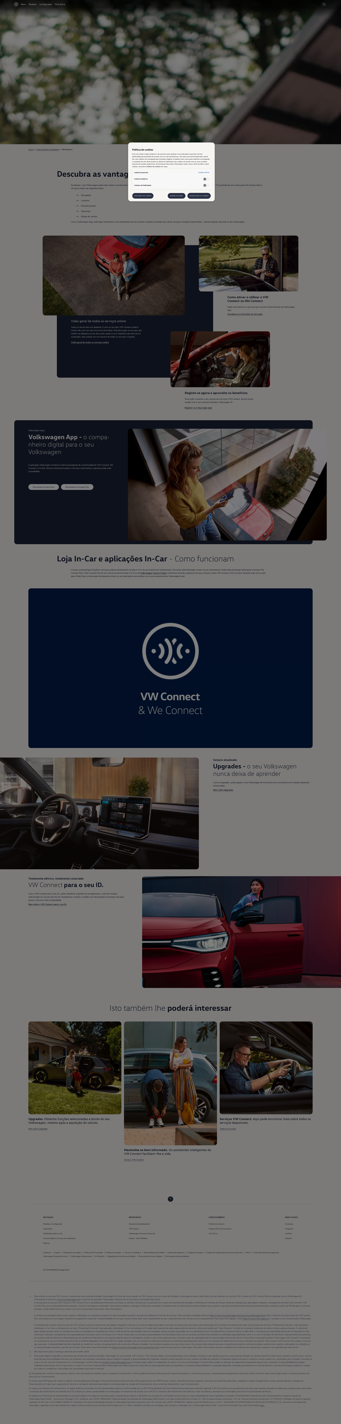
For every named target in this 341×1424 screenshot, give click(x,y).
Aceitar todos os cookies (199, 196)
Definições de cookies (143, 196)
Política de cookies (154, 166)
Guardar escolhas (176, 196)
